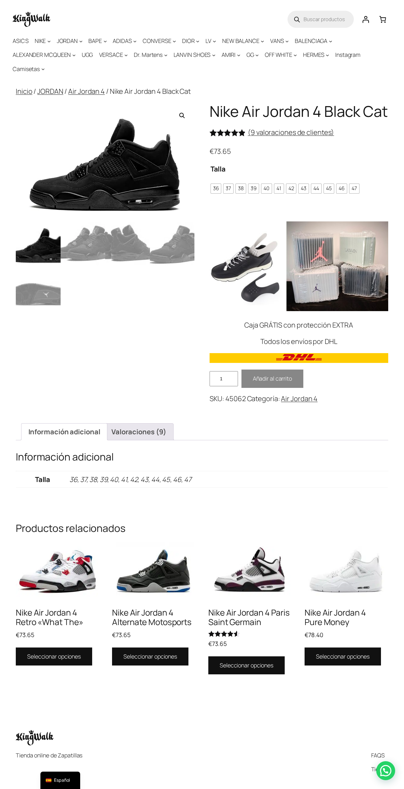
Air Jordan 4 (86, 91)
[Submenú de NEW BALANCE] (262, 41)
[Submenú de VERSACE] (126, 55)
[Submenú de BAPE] (105, 41)
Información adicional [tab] (64, 432)
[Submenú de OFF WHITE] (295, 55)
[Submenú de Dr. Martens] (166, 55)
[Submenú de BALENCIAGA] (330, 41)
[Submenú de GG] (257, 55)
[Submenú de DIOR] (197, 41)
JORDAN (50, 91)
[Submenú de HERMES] (327, 55)
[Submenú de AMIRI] (239, 55)
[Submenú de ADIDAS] (135, 41)
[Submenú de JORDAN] (81, 41)
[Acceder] (365, 19)
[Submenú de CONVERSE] (174, 41)
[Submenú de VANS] (287, 41)
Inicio (24, 91)
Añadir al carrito (272, 378)
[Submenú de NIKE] (49, 41)
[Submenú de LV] (214, 41)
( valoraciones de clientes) (291, 132)
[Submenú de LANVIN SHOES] (214, 55)
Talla (218, 169)
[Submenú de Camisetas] (43, 69)
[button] (182, 115)
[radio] (216, 188)
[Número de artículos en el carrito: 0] (382, 19)
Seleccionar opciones (54, 656)
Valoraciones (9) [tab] (138, 432)
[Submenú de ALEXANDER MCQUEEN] (74, 55)
